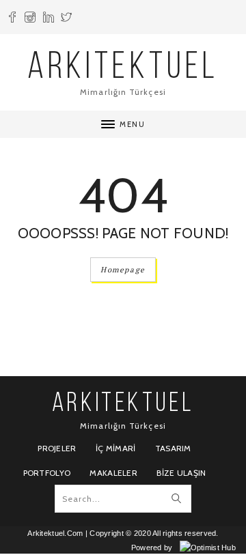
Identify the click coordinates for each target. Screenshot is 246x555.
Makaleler (113, 473)
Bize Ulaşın (181, 473)
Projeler (57, 448)
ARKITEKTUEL (123, 68)
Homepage (123, 269)
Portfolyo (47, 473)
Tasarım (173, 448)
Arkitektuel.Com (55, 533)
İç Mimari (116, 448)
